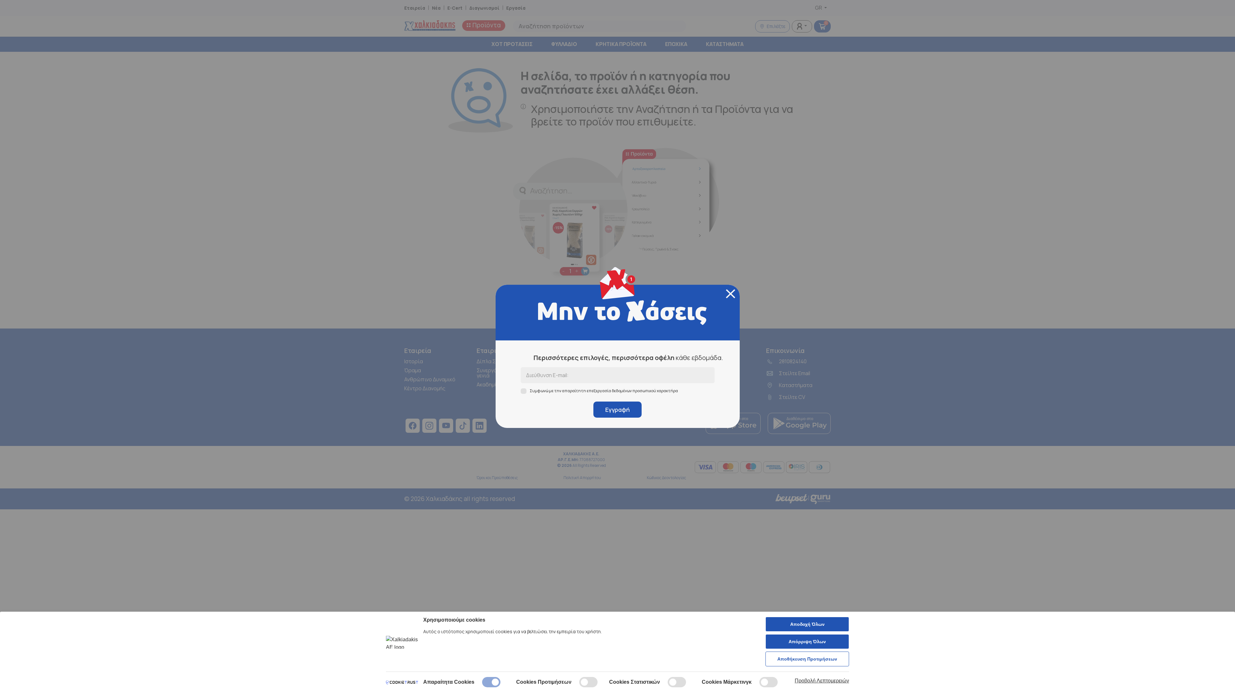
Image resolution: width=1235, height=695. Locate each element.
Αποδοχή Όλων (807, 624)
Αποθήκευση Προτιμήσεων (807, 659)
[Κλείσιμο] (730, 293)
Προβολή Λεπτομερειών (822, 680)
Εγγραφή (617, 409)
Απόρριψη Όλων (807, 641)
